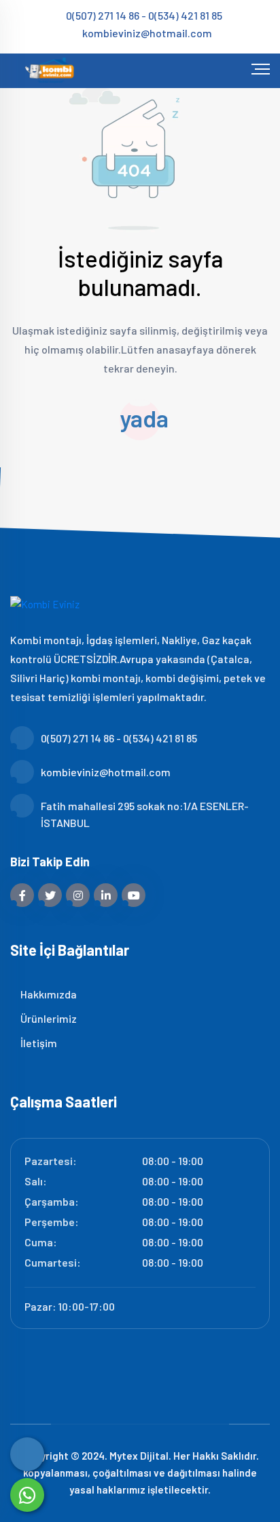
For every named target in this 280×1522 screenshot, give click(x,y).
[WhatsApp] (27, 1495)
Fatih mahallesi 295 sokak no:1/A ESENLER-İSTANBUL (145, 814)
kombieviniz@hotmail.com (147, 32)
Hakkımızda (47, 994)
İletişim (37, 1042)
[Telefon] (27, 1454)
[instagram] (78, 895)
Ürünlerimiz (47, 1018)
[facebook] (22, 895)
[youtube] (133, 895)
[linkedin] (106, 895)
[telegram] (50, 895)
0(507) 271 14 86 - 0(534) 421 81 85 (144, 15)
